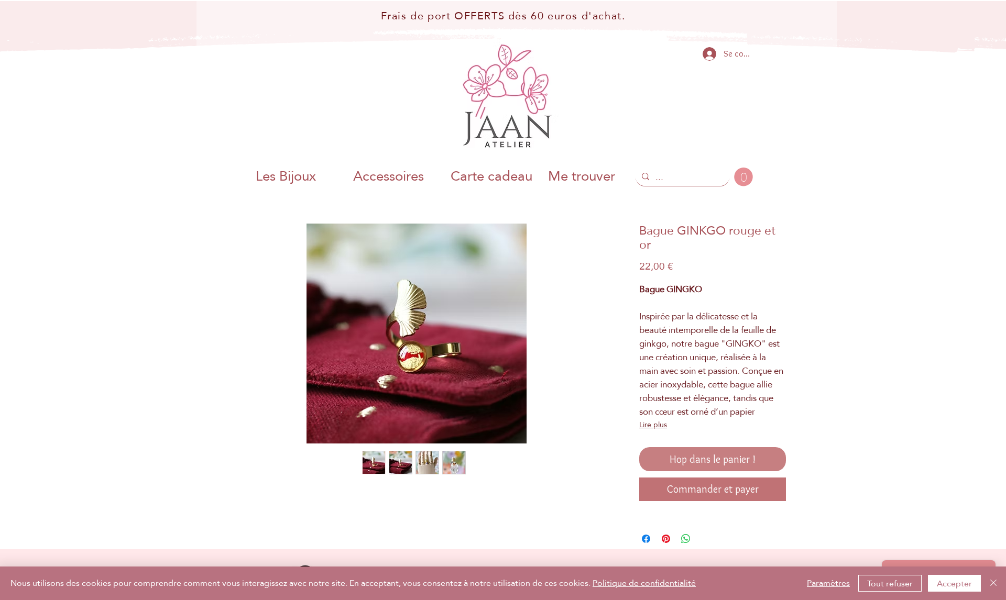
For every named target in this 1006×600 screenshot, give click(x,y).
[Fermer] (993, 583)
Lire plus (653, 424)
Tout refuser (890, 583)
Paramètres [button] (828, 583)
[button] (743, 177)
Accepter (954, 583)
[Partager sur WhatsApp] (686, 538)
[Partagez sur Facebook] (646, 538)
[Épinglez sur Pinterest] (666, 538)
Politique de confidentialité (644, 583)
